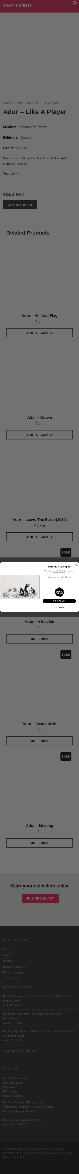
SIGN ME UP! (59, 601)
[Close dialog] (77, 564)
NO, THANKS (59, 607)
